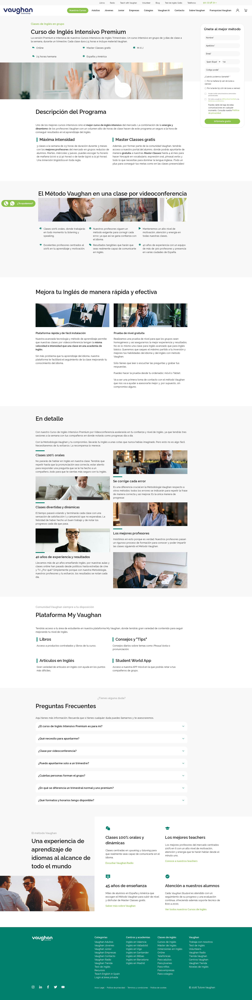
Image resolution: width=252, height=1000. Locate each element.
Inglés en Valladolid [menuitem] (137, 945)
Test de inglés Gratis (173, 3)
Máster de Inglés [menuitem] (167, 945)
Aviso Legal (99, 988)
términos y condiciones (216, 101)
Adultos (96, 10)
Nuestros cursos (77, 10)
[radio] (222, 82)
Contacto (179, 10)
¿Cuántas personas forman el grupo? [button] (61, 775)
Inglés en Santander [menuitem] (137, 952)
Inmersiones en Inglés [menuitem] (170, 949)
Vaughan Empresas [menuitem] (105, 952)
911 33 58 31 (209, 2)
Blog (158, 3)
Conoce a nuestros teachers (181, 861)
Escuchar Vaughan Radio (119, 863)
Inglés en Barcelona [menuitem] (137, 959)
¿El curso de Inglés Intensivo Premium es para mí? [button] (70, 726)
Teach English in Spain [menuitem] (107, 973)
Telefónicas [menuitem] (164, 956)
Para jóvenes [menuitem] (165, 963)
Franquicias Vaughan (220, 10)
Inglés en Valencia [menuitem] (136, 942)
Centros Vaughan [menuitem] (198, 959)
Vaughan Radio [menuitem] (102, 959)
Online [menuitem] (161, 952)
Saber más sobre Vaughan (120, 906)
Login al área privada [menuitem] (106, 977)
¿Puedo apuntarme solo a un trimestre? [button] (63, 763)
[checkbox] (222, 85)
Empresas (134, 10)
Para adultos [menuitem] (165, 959)
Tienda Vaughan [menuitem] (198, 956)
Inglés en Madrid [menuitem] (135, 963)
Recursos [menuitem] (99, 970)
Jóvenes (109, 10)
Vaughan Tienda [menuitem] (103, 963)
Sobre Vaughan (197, 10)
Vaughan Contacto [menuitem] (104, 956)
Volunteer (146, 3)
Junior (121, 10)
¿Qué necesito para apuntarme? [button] (58, 738)
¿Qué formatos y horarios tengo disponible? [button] (66, 800)
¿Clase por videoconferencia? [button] (57, 750)
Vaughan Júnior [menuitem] (103, 949)
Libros (102, 3)
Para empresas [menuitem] (166, 970)
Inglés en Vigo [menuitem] (134, 949)
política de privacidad (229, 99)
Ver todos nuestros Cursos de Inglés (186, 909)
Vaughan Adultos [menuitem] (103, 942)
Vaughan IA (164, 10)
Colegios (148, 10)
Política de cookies (158, 988)
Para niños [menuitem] (163, 966)
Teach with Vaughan (128, 3)
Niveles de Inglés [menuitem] (198, 966)
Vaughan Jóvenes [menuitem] (104, 945)
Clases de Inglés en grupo (47, 23)
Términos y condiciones (137, 988)
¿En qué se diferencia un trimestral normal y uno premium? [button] (76, 788)
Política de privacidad (116, 988)
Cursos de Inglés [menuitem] (167, 942)
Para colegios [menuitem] (165, 973)
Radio (112, 3)
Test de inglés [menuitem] (102, 966)
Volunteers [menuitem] (195, 949)
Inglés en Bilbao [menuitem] (135, 956)
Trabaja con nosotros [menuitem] (201, 942)
